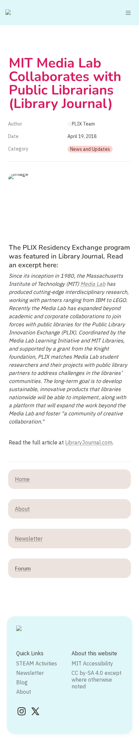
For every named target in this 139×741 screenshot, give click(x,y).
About (22, 508)
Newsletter (29, 538)
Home (22, 479)
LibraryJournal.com (88, 442)
